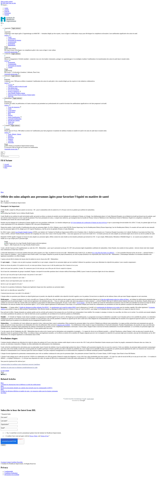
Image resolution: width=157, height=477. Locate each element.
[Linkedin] (4, 374)
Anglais (6, 9)
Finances (10, 139)
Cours (9, 37)
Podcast (10, 115)
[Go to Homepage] (8, 21)
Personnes (11, 137)
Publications (11, 112)
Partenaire (7, 76)
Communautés (12, 42)
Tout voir (10, 96)
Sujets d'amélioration (14, 117)
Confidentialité (8, 471)
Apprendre (7, 28)
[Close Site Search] (2, 155)
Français (6, 11)
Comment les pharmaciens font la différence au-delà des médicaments (21, 384)
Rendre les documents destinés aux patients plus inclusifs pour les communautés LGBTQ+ (27, 388)
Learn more (90, 399)
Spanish (6, 14)
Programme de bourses (14, 40)
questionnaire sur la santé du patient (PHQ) (63, 307)
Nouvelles (11, 142)
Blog (9, 113)
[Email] (6, 374)
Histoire (10, 136)
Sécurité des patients (14, 120)
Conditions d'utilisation (11, 473)
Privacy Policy (33, 436)
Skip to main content (7, 1)
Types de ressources (14, 107)
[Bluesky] (1, 374)
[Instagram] (78, 458)
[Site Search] (3, 152)
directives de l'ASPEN (63, 325)
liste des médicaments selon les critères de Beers (115, 299)
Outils (9, 109)
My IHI (3, 3)
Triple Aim (11, 122)
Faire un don (12, 3)
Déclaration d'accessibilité (11, 474)
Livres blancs (12, 110)
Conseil (10, 67)
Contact (8, 462)
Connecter (7, 53)
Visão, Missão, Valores (14, 134)
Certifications (12, 38)
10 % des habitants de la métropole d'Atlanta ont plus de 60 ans (89, 222)
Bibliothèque (11, 45)
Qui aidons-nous (12, 88)
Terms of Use (44, 436)
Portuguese (7, 13)
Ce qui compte (5, 370)
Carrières (10, 141)
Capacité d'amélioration (14, 119)
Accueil (6, 164)
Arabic (6, 8)
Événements (11, 43)
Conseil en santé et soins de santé (17, 86)
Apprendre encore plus (11, 52)
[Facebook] (2, 374)
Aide (7, 3)
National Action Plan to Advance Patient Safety (21, 95)
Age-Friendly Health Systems (16, 93)
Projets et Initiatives (14, 91)
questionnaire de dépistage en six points (108, 307)
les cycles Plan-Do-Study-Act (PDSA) (103, 252)
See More (3, 393)
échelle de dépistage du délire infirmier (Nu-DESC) (34, 307)
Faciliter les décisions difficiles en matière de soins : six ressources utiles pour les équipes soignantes (29, 391)
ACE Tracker (81, 302)
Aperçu (6, 35)
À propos (7, 125)
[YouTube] (78, 456)
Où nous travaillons (13, 89)
